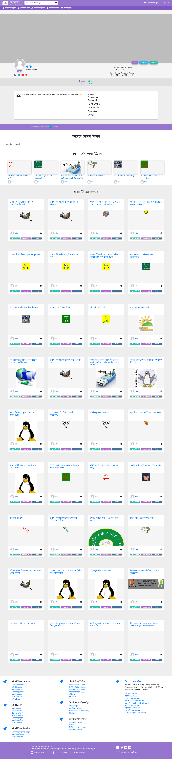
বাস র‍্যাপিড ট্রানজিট (97, 307)
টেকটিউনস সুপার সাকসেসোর (77, 727)
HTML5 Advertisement (133, 698)
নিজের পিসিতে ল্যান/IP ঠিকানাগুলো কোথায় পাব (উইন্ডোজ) (23, 361)
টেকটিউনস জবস (17, 699)
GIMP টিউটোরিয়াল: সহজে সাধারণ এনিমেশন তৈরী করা (63, 519)
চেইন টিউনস (72, 697)
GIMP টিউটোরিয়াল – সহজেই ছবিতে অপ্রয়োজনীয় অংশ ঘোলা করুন (104, 255)
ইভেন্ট (54, 8)
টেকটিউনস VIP (73, 725)
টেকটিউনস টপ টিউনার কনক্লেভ (21, 732)
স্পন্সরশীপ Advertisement (133, 710)
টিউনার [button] (56, 127)
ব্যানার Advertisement (132, 694)
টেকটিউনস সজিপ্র (17, 720)
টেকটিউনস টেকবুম (17, 692)
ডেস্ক (25, 8)
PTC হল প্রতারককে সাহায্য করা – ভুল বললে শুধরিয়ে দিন (64, 466)
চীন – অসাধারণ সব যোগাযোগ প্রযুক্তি (125, 176)
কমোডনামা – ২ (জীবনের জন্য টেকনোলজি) (141, 255)
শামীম (29, 66)
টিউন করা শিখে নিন (17, 716)
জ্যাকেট (10, 8)
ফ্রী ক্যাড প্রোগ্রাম (16, 518)
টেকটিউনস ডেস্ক (17, 687)
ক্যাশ (91, 81)
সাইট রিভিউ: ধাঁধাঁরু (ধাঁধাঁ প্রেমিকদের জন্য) (104, 466)
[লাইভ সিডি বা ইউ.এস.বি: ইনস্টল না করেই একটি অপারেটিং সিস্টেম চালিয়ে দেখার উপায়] (71, 170)
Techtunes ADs (133, 681)
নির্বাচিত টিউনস (73, 694)
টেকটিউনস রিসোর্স (17, 718)
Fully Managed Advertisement (135, 713)
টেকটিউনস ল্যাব (17, 694)
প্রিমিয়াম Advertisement (132, 708)
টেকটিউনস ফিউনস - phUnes (77, 692)
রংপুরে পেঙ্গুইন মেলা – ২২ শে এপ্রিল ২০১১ (104, 519)
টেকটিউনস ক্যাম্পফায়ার (75, 730)
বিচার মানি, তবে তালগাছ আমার (96, 176)
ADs (68, 8)
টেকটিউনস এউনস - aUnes (77, 690)
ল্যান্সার (39, 8)
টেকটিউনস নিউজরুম (18, 697)
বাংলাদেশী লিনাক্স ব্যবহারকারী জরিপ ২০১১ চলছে (23, 466)
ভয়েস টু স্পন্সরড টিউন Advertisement (137, 703)
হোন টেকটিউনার (17, 711)
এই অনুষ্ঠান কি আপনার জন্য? (101, 570)
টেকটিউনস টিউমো (17, 737)
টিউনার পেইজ (36, 127)
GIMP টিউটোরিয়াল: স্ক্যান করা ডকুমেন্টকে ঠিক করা (21, 203)
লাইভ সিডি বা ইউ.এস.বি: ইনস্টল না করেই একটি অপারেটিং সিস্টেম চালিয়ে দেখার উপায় (72, 178)
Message (153, 62)
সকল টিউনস (46, 127)
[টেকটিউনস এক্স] (126, 748)
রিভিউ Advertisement (132, 706)
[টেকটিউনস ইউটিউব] (130, 748)
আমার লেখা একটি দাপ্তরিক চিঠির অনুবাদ (145, 465)
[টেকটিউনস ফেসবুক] (118, 748)
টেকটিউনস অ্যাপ (80, 753)
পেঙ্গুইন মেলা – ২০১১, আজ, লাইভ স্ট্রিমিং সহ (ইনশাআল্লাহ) (66, 571)
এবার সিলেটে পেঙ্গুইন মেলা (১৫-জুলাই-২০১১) (22, 413)
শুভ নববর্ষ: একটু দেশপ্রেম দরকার (22, 623)
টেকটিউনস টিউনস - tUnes (77, 685)
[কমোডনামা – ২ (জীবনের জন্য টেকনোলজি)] (38, 164)
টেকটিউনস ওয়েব (38, 753)
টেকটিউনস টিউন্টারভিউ (75, 722)
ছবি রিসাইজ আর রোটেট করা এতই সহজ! (145, 412)
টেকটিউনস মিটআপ (18, 734)
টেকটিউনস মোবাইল (61, 753)
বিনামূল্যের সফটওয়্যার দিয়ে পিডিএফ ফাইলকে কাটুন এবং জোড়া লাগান (144, 624)
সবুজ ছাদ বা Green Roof (60, 307)
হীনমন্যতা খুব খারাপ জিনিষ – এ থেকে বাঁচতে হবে (144, 571)
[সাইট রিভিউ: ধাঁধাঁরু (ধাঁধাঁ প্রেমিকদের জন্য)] (11, 164)
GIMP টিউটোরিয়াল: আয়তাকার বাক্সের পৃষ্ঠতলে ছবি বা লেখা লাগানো (105, 203)
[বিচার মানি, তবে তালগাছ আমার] (92, 164)
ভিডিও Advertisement (132, 696)
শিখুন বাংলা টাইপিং (17, 713)
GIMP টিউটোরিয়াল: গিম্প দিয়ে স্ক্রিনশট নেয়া (65, 361)
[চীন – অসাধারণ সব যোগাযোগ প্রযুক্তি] (118, 164)
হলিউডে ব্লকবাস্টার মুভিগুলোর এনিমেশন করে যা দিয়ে (105, 624)
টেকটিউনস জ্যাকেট (18, 685)
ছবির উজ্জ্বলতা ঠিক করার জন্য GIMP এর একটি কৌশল (25, 571)
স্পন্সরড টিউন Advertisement (134, 701)
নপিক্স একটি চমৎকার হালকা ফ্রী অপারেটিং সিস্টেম (146, 361)
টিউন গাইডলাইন (73, 706)
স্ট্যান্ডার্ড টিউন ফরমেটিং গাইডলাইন (79, 711)
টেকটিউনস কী (16, 708)
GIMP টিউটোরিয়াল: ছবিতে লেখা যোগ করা (64, 255)
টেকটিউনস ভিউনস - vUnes (77, 687)
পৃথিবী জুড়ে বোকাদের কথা (100, 412)
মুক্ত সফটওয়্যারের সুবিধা (139, 307)
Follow (135, 62)
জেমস (83, 82)
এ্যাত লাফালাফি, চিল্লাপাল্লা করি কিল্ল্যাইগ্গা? (61, 413)
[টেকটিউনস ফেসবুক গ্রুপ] (122, 748)
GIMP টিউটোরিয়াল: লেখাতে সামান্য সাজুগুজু (64, 203)
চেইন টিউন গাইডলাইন (75, 708)
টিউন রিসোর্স (72, 713)
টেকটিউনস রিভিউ (17, 690)
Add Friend (144, 62)
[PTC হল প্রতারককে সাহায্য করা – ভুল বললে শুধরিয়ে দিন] (144, 164)
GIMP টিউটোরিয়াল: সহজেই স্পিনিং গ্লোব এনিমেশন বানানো (146, 203)
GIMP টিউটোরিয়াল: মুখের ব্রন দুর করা (25, 254)
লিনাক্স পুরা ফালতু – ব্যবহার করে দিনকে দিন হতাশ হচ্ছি (65, 624)
